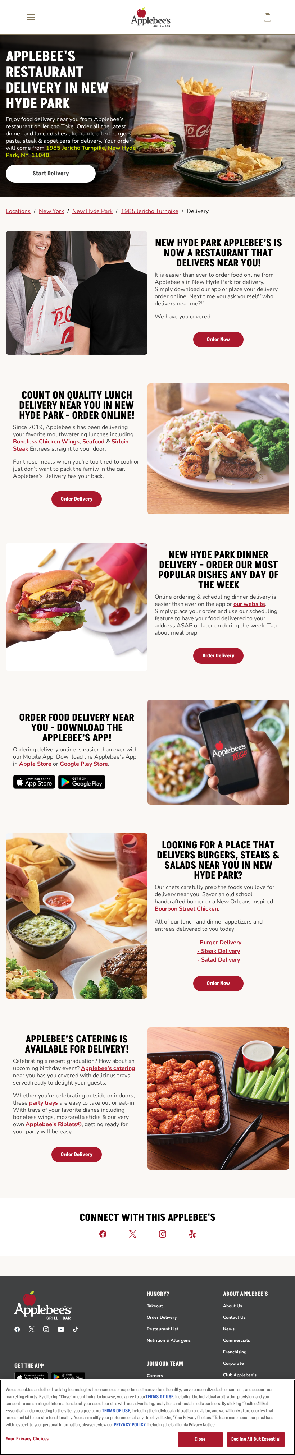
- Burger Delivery (218, 943)
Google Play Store (84, 764)
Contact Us (234, 1317)
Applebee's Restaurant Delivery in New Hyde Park (57, 80)
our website (249, 604)
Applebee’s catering (108, 1068)
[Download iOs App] (34, 782)
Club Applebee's (240, 1375)
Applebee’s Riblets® (54, 1124)
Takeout (155, 1306)
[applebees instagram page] (46, 1329)
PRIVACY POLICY (130, 1425)
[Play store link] (68, 1377)
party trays (44, 1103)
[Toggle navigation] (31, 17)
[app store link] (31, 1377)
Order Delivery (77, 499)
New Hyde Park (92, 211)
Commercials (236, 1340)
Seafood (93, 442)
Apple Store (35, 764)
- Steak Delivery (218, 951)
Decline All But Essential (256, 1439)
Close (200, 1439)
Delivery (198, 211)
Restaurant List (162, 1329)
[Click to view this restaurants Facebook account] (102, 1234)
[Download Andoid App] (82, 782)
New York (51, 211)
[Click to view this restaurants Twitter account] (132, 1234)
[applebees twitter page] (32, 1329)
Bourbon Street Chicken (186, 909)
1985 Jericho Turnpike (149, 211)
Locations (18, 211)
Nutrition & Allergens (169, 1340)
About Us (232, 1306)
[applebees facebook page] (17, 1329)
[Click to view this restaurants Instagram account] (162, 1234)
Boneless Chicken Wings (46, 442)
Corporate (233, 1363)
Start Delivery (51, 174)
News (229, 1329)
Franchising (234, 1352)
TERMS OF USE (159, 1397)
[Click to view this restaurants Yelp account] (192, 1234)
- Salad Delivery (218, 960)
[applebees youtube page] (61, 1329)
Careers (155, 1375)
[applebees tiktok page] (75, 1329)
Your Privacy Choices (27, 1439)
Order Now (218, 339)
